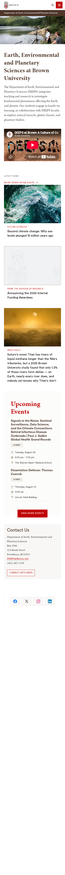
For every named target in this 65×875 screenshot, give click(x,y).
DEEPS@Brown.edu (18, 559)
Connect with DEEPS (21, 573)
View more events (32, 513)
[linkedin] (49, 601)
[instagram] (38, 601)
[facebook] (15, 601)
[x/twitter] (26, 601)
